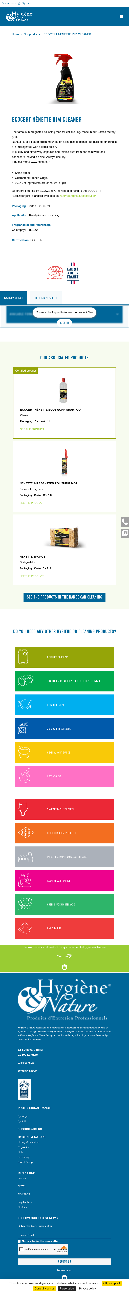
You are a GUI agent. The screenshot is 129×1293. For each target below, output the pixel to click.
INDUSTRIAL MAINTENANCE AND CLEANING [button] (67, 857)
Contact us (8, 3)
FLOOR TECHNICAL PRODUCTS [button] (61, 833)
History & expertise (28, 1142)
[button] (121, 16)
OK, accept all (111, 1283)
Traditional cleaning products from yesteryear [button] (73, 681)
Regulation (23, 1147)
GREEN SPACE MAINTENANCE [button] (61, 905)
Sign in (25, 3)
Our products (32, 34)
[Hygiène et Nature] (19, 16)
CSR (20, 1152)
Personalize (67, 1288)
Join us (22, 1178)
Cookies (22, 1207)
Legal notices (25, 1202)
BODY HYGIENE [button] (54, 776)
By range (23, 1116)
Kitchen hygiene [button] (55, 705)
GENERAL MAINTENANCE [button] (58, 753)
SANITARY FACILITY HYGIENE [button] (60, 809)
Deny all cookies (44, 1288)
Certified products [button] (57, 657)
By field (22, 1121)
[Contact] (125, 522)
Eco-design (24, 1157)
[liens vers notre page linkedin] (64, 969)
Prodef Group (25, 1162)
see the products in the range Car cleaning (64, 597)
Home (15, 34)
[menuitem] (9, 3)
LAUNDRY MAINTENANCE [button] (58, 881)
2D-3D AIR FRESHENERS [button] (59, 729)
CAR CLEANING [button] (54, 928)
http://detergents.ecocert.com (77, 195)
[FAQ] (125, 533)
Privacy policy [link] (87, 1288)
